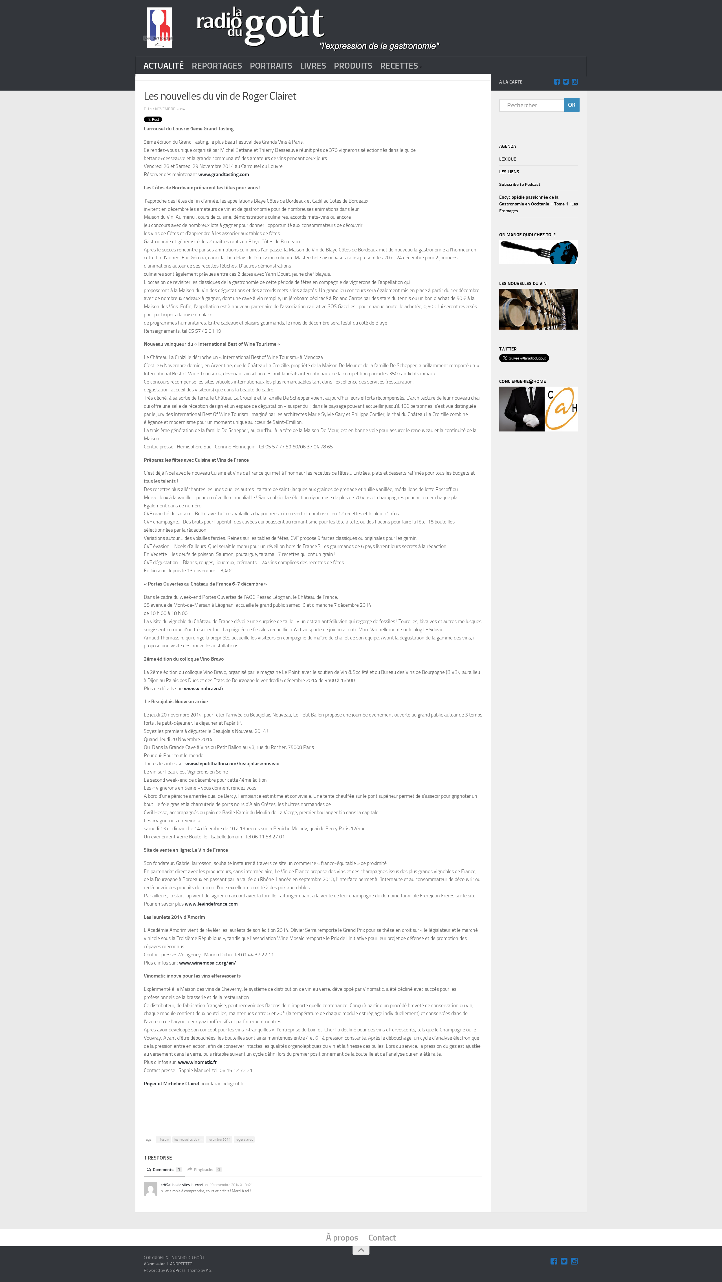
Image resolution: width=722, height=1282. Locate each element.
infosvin (163, 1139)
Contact (382, 1238)
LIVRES (313, 66)
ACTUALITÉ (164, 66)
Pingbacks (207, 1169)
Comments (166, 1169)
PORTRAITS (271, 66)
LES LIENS (509, 171)
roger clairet (244, 1139)
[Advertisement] (313, 1107)
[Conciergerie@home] (538, 430)
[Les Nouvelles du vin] (538, 328)
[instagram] (574, 81)
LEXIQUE (507, 159)
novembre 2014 (219, 1139)
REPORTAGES (217, 66)
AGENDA (507, 146)
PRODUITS (353, 66)
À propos (342, 1238)
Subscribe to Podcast (519, 184)
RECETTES (399, 66)
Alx (208, 1270)
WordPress (176, 1270)
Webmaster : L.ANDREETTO (168, 1263)
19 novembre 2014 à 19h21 (231, 1185)
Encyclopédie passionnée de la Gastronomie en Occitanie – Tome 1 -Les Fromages (538, 203)
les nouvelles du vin (188, 1139)
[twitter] (565, 81)
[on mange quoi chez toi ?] (538, 262)
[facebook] (556, 81)
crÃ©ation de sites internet (182, 1185)
